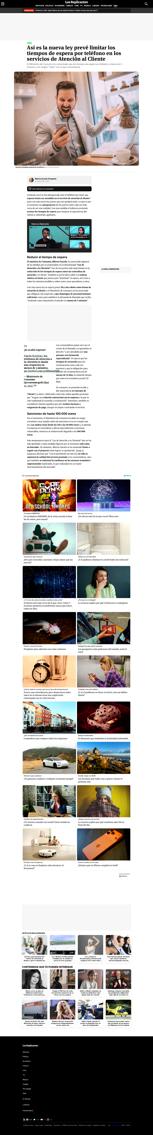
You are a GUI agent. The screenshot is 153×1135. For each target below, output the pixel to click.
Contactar (57, 1125)
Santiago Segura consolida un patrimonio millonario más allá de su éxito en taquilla (118, 993)
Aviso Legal (39, 1125)
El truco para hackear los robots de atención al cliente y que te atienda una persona (35, 959)
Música (87, 6)
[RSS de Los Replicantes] (24, 1120)
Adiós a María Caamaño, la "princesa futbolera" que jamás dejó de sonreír (90, 993)
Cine (77, 6)
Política (49, 6)
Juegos (95, 6)
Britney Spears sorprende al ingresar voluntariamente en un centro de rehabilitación (62, 1023)
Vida (115, 6)
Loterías (26, 1105)
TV (81, 6)
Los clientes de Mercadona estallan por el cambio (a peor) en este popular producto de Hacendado (62, 959)
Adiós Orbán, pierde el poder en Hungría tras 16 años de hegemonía (90, 1023)
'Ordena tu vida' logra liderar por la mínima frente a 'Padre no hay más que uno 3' (61, 10)
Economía (60, 6)
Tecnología (106, 6)
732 (50, 1120)
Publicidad (48, 1125)
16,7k (37, 1120)
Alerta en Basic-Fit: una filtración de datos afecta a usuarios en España (34, 1023)
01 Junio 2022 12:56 (42, 181)
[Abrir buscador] (146, 3)
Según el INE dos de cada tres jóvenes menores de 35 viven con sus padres (63, 993)
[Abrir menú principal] (2, 4)
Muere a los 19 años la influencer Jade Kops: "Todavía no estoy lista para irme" (34, 993)
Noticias (40, 6)
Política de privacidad (69, 1125)
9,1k (44, 1120)
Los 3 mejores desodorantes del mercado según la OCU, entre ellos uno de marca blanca (90, 959)
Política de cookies (85, 1125)
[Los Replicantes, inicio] (76, 2)
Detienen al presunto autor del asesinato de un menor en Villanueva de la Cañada (118, 1023)
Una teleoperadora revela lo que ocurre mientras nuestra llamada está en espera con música (118, 959)
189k (30, 1120)
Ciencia (69, 6)
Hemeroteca (28, 1111)
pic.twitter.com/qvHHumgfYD (41, 371)
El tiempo (26, 1099)
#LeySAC (37, 356)
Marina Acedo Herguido (46, 179)
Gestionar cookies (99, 1125)
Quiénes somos (28, 1125)
